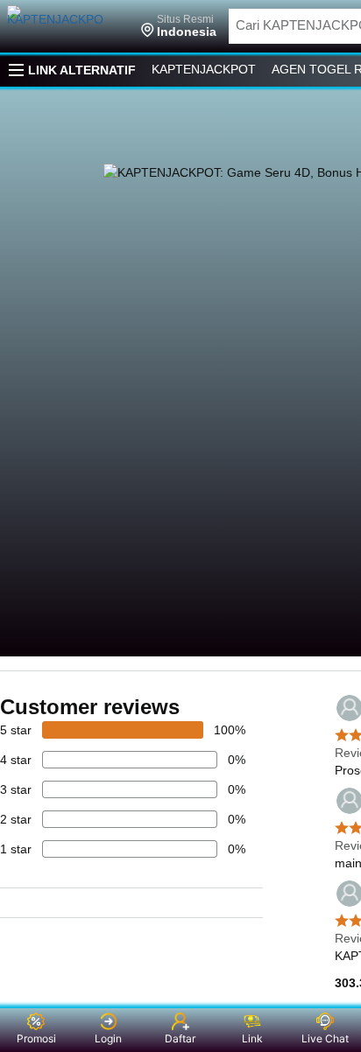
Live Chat (325, 1038)
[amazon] (68, 26)
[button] (178, 26)
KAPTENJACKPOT (204, 69)
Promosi (36, 1038)
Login (108, 1038)
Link (252, 1038)
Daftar (180, 1038)
